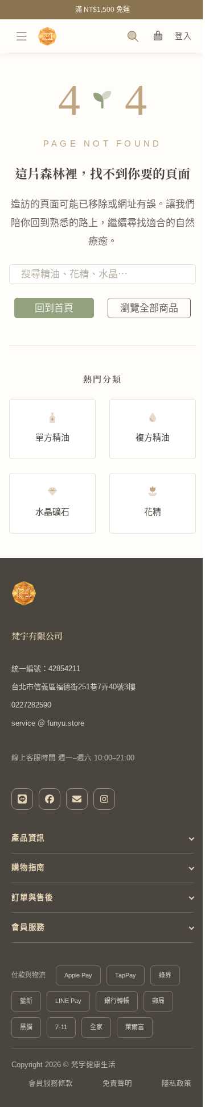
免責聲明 (107, 1089)
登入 (183, 35)
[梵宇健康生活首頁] (23, 593)
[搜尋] (132, 36)
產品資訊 (28, 838)
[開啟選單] (21, 36)
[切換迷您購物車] (157, 36)
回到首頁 (54, 308)
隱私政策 (164, 1089)
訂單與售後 (32, 897)
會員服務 (28, 926)
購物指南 (28, 867)
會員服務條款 (43, 1089)
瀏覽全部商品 (149, 308)
